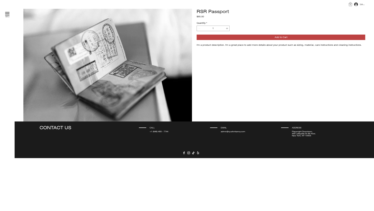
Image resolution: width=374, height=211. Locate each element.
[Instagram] (189, 153)
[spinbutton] (213, 28)
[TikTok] (193, 153)
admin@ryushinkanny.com (233, 132)
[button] (350, 4)
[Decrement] (199, 28)
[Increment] (227, 28)
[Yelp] (198, 153)
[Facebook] (184, 153)
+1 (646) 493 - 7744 (159, 132)
